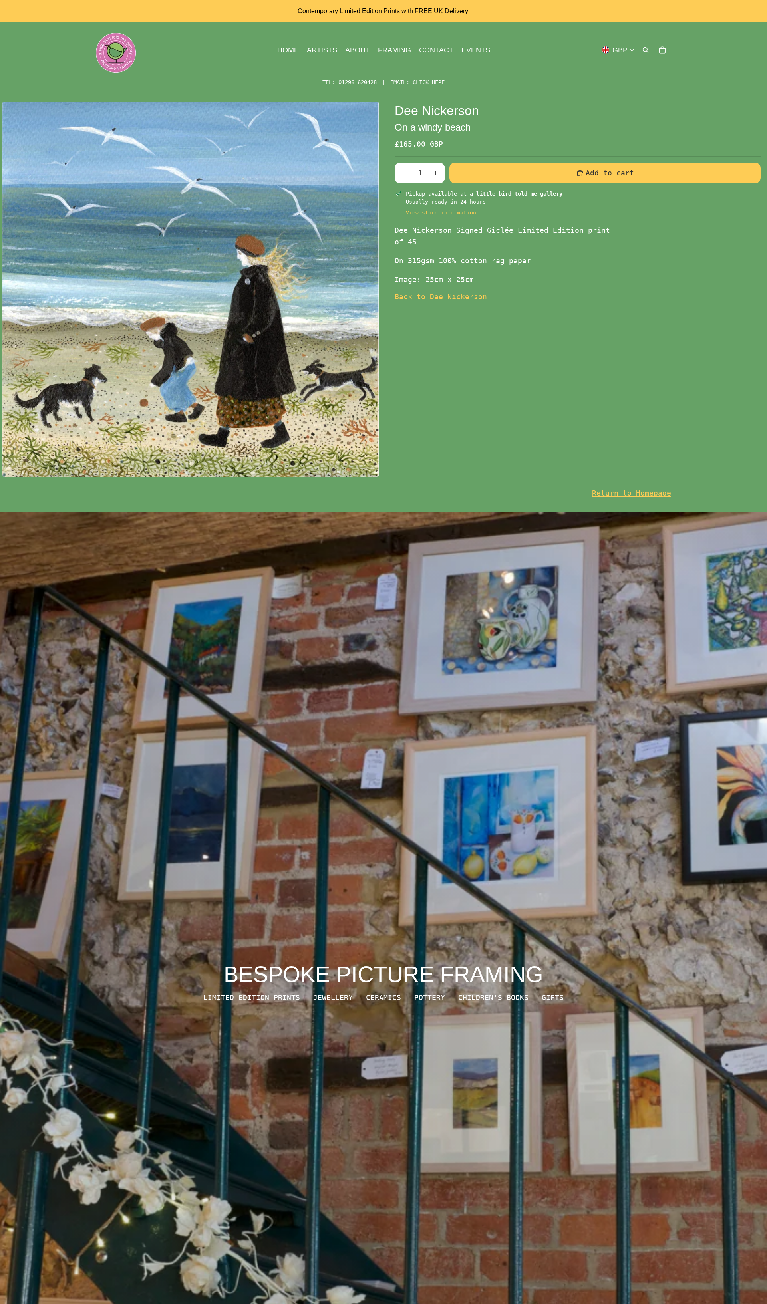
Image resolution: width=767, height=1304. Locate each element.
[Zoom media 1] (190, 289)
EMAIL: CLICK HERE (417, 82)
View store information (441, 213)
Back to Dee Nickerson (441, 296)
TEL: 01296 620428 (349, 82)
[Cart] (662, 50)
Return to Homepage (631, 493)
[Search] (645, 50)
